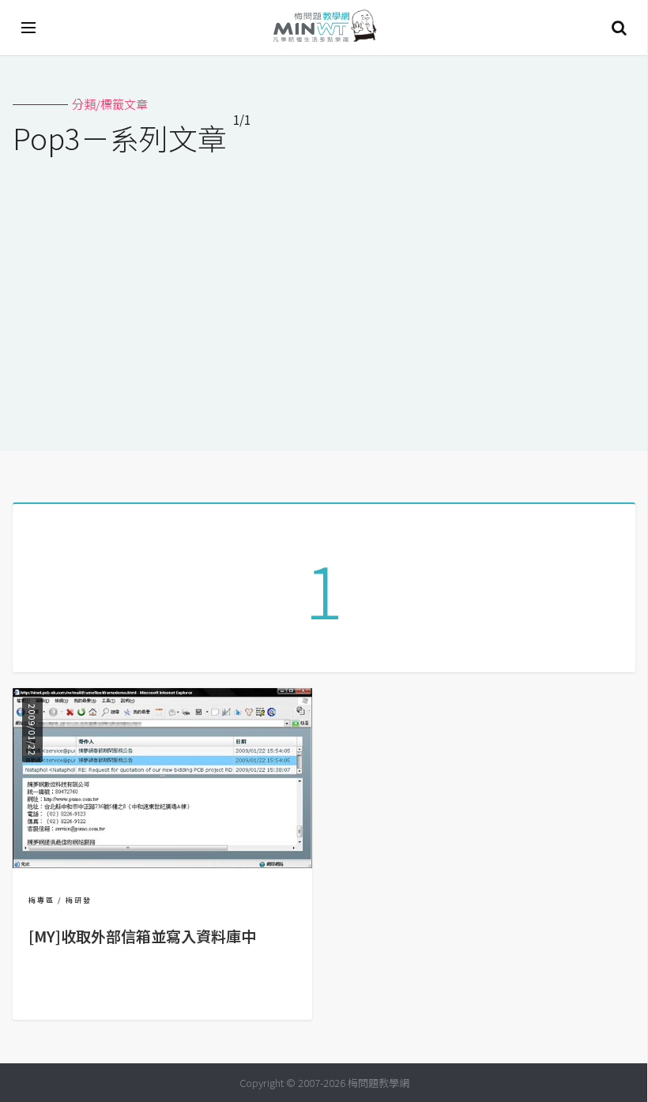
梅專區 (41, 900)
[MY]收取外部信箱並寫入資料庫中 (142, 936)
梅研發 (79, 900)
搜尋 (618, 27)
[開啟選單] (29, 27)
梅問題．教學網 (324, 28)
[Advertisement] (324, 293)
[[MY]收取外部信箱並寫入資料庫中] (162, 863)
